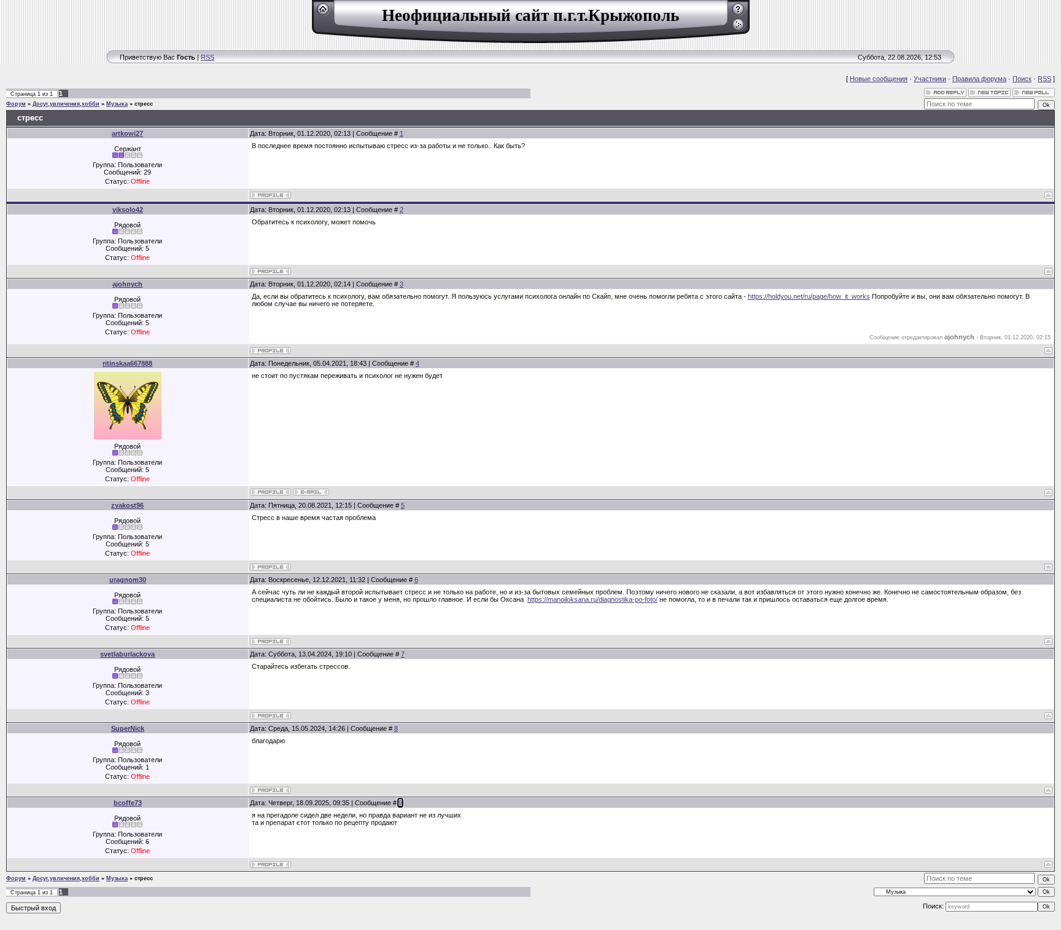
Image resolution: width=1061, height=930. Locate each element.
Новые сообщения (878, 78)
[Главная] (323, 13)
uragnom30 (127, 579)
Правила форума (979, 78)
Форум (16, 104)
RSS (207, 57)
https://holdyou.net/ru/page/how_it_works (809, 296)
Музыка (117, 104)
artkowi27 (127, 133)
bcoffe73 (128, 802)
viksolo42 (127, 209)
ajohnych (127, 284)
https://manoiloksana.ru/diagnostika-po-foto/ (592, 599)
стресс (143, 104)
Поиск (1022, 78)
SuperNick (127, 728)
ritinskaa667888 (127, 363)
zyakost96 (127, 505)
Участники (930, 78)
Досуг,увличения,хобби (66, 104)
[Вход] (738, 29)
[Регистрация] (738, 13)
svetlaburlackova (127, 654)
